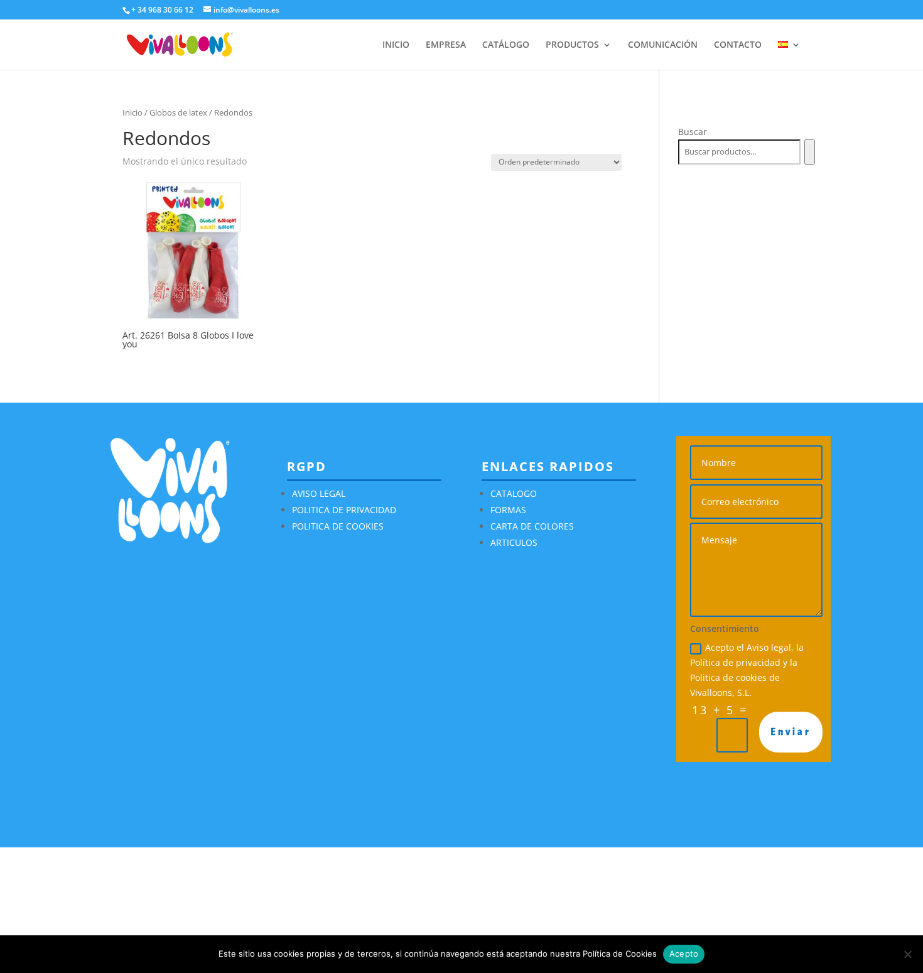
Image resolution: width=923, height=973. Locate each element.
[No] (907, 954)
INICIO (395, 45)
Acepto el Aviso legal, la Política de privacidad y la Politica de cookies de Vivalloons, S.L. (747, 669)
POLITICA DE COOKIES (338, 526)
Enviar (790, 732)
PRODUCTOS (572, 45)
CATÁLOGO (505, 45)
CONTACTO (738, 45)
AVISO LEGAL (318, 493)
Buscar (692, 132)
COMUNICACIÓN (663, 45)
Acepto (684, 954)
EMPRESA (446, 45)
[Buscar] (809, 152)
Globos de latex (178, 112)
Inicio (132, 112)
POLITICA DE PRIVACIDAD (344, 510)
